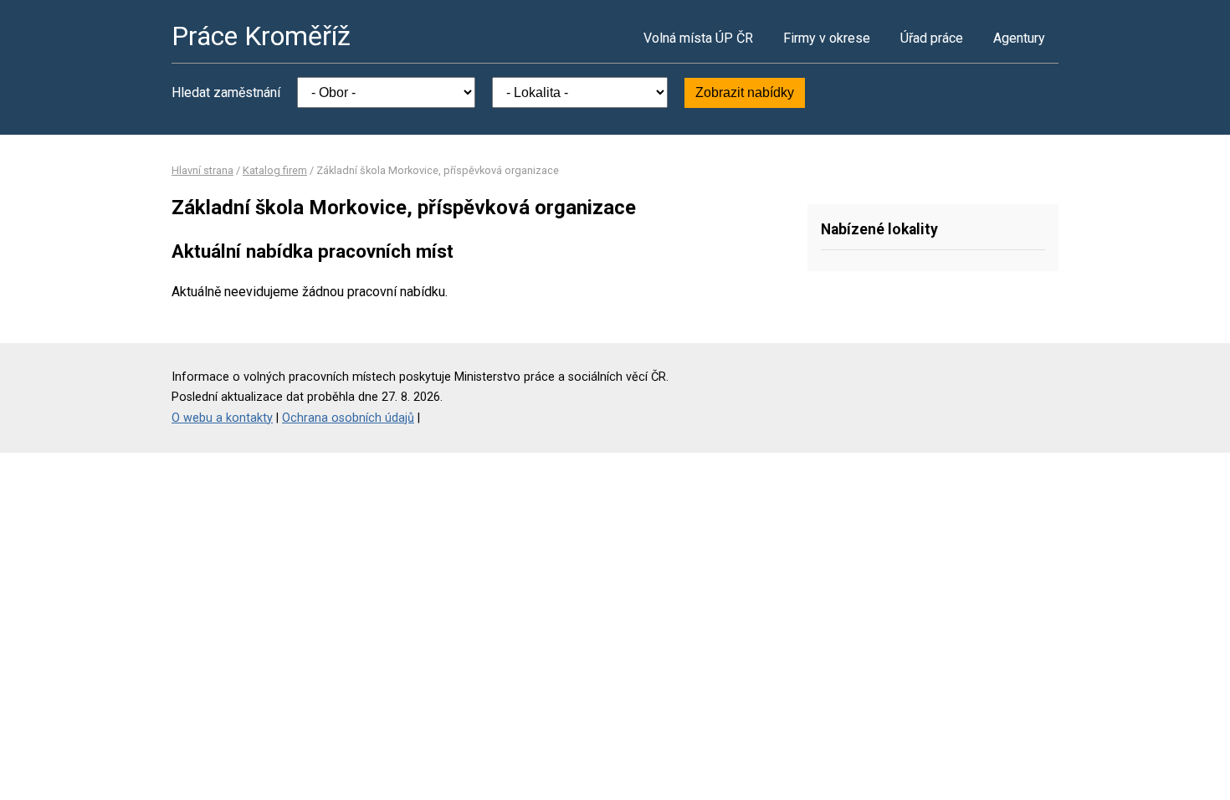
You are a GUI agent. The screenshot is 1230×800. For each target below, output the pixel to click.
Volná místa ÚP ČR (698, 38)
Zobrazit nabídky (744, 92)
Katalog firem (275, 170)
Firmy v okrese (826, 38)
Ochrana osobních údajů (348, 418)
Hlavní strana (202, 170)
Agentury (1019, 38)
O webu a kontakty (222, 418)
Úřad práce (931, 38)
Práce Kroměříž (261, 36)
